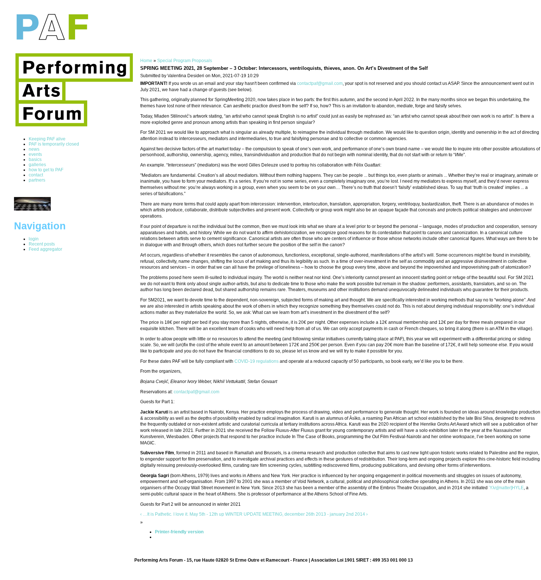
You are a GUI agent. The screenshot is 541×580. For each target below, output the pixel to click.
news (34, 149)
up (221, 514)
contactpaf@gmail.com (320, 83)
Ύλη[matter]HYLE (506, 487)
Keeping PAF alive (47, 139)
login (34, 238)
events (35, 154)
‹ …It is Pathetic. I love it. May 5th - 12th (179, 514)
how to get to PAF (46, 169)
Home (146, 60)
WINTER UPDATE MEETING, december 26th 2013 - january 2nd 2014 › (296, 514)
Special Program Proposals (184, 60)
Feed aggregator (45, 249)
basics (35, 159)
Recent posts (42, 244)
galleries (37, 164)
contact (36, 175)
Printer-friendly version (179, 531)
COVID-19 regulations (256, 361)
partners (37, 180)
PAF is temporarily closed (54, 144)
